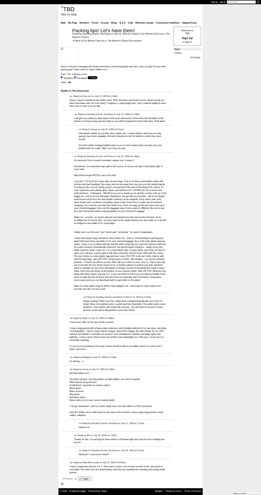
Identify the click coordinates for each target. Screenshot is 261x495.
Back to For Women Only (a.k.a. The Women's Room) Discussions (108, 40)
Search (258, 2)
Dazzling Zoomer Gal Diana (96, 33)
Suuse (94, 129)
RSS (62, 484)
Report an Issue (173, 491)
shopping (76, 74)
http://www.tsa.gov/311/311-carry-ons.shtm (95, 175)
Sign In (222, 2)
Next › (87, 479)
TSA (68, 74)
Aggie (83, 491)
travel (84, 74)
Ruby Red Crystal (90, 462)
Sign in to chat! (240, 493)
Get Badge (195, 57)
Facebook (82, 78)
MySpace (68, 78)
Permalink (71, 96)
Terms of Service (192, 491)
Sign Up (214, 2)
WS (88, 435)
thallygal (86, 357)
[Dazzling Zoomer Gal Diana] (65, 36)
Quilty (85, 318)
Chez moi (86, 96)
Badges (159, 491)
